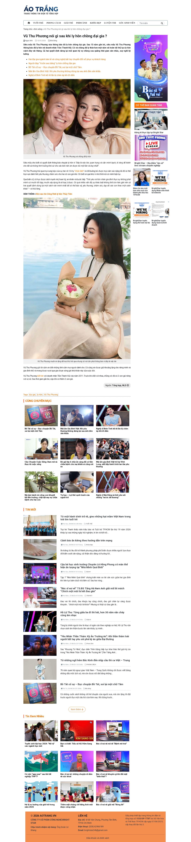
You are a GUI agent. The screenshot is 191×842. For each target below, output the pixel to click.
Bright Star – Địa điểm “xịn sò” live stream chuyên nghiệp (149, 164)
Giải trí (68, 23)
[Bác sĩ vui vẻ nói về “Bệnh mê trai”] (112, 730)
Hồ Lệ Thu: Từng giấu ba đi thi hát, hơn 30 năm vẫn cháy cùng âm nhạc (92, 614)
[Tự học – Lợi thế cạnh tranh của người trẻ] (77, 482)
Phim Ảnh (90, 643)
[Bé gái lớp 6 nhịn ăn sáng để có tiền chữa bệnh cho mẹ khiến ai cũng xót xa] (77, 448)
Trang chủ (27, 29)
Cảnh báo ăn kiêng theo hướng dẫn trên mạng (86, 540)
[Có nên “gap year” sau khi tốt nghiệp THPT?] (41, 761)
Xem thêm (76, 709)
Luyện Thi (110, 23)
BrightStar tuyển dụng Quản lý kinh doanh (159, 223)
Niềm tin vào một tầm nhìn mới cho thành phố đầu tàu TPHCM (140, 191)
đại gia (32, 394)
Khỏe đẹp (95, 23)
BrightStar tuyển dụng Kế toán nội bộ (141, 222)
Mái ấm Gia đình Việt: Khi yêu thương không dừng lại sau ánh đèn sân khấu (64, 71)
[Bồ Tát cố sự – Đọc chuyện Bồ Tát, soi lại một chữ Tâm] (41, 415)
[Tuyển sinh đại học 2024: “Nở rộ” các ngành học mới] (41, 730)
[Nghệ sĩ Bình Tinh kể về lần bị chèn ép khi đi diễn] (112, 415)
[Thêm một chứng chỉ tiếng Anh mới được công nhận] (77, 791)
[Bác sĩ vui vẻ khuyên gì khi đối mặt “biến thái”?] (112, 761)
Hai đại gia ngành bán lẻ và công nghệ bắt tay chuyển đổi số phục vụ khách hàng (67, 59)
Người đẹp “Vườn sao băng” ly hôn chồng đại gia (52, 63)
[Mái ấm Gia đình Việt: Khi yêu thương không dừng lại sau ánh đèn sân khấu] (77, 415)
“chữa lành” (79, 171)
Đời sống (38, 29)
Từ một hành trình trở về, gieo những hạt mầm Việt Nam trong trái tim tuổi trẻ (95, 518)
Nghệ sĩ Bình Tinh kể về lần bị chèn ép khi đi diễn (52, 75)
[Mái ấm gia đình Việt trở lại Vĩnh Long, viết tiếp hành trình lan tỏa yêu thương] (112, 448)
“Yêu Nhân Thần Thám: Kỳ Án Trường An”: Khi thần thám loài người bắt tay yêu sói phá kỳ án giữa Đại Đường (94, 638)
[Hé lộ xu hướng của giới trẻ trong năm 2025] (41, 791)
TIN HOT (89, 596)
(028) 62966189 (96, 826)
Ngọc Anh (29, 41)
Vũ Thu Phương (51, 394)
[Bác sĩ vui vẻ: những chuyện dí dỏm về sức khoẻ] (77, 761)
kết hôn (40, 376)
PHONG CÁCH (54, 23)
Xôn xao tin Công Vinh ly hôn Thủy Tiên (54, 194)
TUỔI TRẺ (38, 23)
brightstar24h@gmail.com (95, 830)
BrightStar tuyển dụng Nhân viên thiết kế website (160, 190)
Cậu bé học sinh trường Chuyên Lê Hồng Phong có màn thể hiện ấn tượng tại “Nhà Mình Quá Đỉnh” (94, 566)
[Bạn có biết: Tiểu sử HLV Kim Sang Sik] (77, 730)
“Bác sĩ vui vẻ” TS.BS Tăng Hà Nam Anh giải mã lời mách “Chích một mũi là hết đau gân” (92, 590)
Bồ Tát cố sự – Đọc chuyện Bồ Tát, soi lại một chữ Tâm (55, 67)
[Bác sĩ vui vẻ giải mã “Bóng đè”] (112, 791)
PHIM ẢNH (81, 23)
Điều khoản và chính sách (97, 838)
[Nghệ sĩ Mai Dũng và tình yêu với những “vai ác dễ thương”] (112, 482)
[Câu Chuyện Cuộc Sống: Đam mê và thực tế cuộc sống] (41, 448)
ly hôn (39, 394)
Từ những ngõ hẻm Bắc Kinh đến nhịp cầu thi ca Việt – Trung (95, 660)
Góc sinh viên (127, 23)
